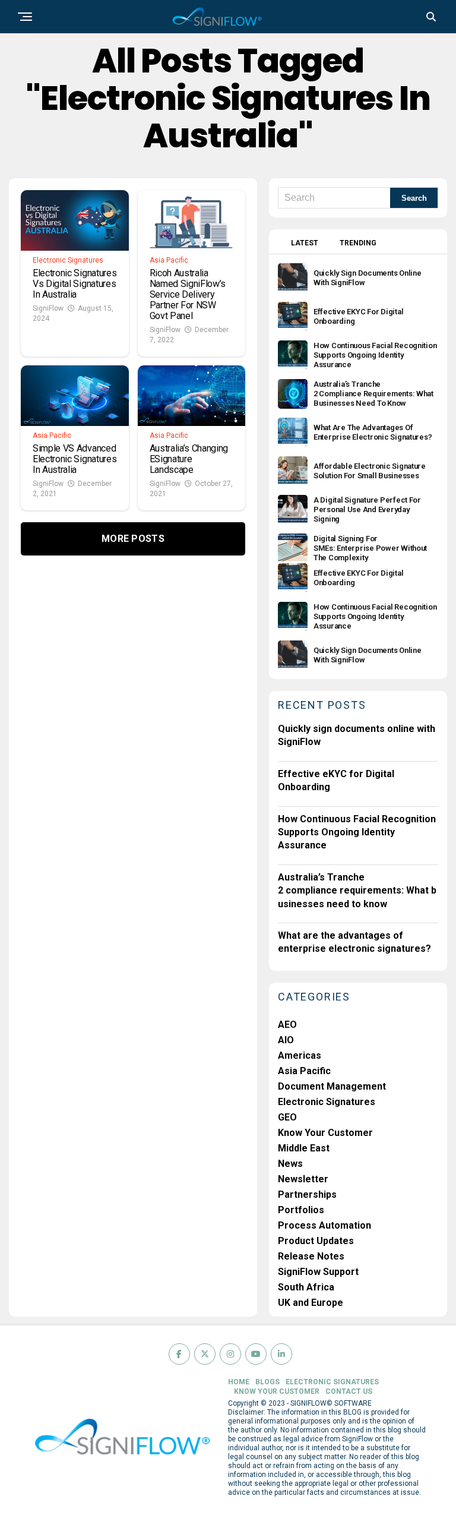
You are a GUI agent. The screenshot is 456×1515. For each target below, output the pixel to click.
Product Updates (316, 1240)
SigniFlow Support (318, 1271)
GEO (287, 1117)
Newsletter (303, 1179)
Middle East (304, 1148)
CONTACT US (348, 1391)
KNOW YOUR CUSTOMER (276, 1391)
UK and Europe (310, 1302)
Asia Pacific (304, 1071)
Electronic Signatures (326, 1101)
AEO (287, 1024)
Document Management (332, 1086)
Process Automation (324, 1225)
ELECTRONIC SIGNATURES (332, 1382)
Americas (299, 1055)
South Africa (306, 1287)
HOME (238, 1382)
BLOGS (267, 1382)
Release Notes (311, 1256)
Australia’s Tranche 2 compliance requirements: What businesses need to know (357, 891)
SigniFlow (48, 308)
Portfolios (301, 1210)
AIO (286, 1040)
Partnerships (307, 1194)
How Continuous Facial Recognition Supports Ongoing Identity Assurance (357, 832)
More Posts (133, 538)
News (290, 1163)
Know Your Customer (325, 1132)
